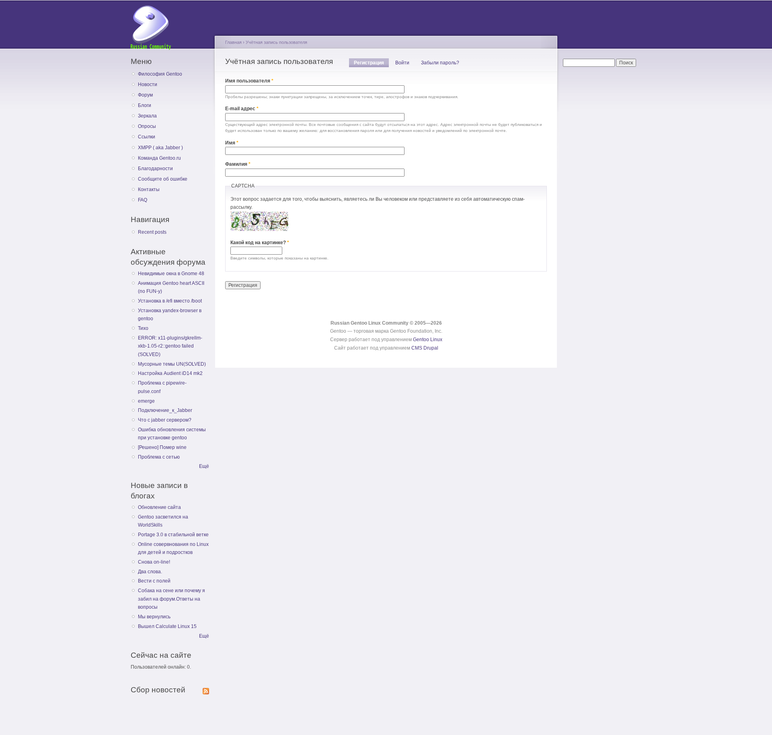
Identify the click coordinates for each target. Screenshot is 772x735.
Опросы (147, 126)
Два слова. (150, 571)
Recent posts (152, 232)
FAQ (142, 200)
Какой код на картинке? (259, 242)
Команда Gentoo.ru (159, 158)
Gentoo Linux (427, 339)
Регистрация (371, 63)
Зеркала (147, 116)
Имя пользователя (249, 81)
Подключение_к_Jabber (165, 410)
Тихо (143, 328)
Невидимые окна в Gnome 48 (171, 273)
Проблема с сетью (159, 457)
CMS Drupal (424, 348)
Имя (231, 143)
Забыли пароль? (440, 63)
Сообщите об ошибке (162, 179)
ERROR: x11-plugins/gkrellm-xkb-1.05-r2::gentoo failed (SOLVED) (170, 346)
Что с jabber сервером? (164, 420)
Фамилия (237, 164)
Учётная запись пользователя (276, 42)
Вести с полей (154, 581)
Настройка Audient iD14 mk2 (170, 373)
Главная (233, 42)
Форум (145, 95)
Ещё (204, 466)
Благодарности (155, 168)
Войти (402, 63)
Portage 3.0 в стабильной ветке (173, 534)
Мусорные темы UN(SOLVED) (172, 364)
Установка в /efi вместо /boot (170, 301)
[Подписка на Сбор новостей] (206, 689)
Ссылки (146, 137)
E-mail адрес (242, 108)
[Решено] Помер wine (162, 447)
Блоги (144, 105)
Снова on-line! (154, 562)
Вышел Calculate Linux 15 (167, 626)
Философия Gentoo (160, 74)
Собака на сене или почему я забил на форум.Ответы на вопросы (171, 599)
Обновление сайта (159, 507)
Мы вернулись (154, 617)
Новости (147, 84)
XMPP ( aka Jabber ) (160, 147)
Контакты (149, 189)
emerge (146, 401)
